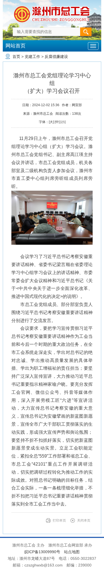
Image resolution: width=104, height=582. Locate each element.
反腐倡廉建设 (56, 56)
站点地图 (72, 552)
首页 (16, 56)
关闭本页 (83, 520)
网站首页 (16, 45)
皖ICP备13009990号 (42, 552)
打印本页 (59, 520)
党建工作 (32, 56)
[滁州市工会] (52, 7)
